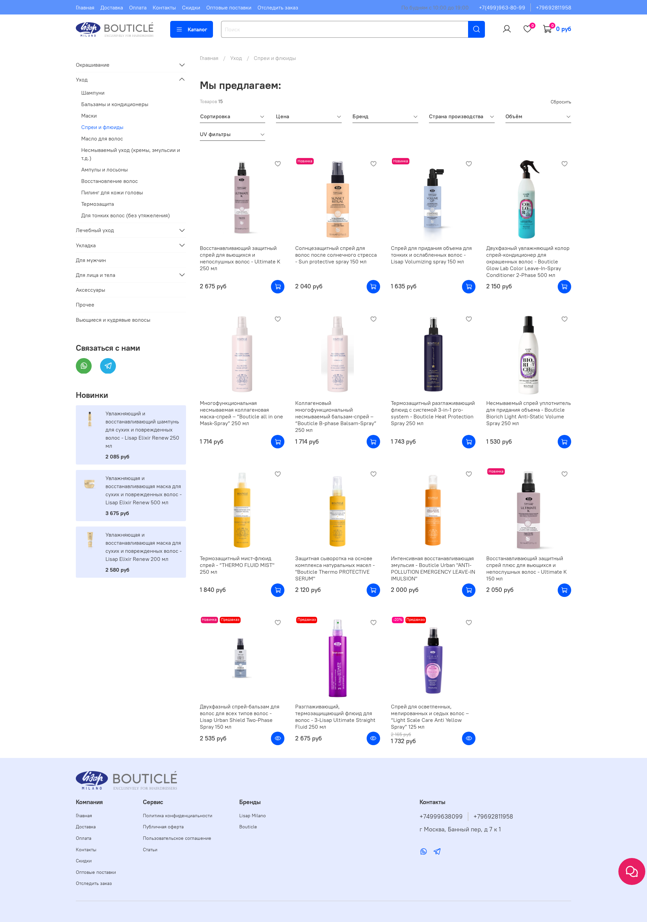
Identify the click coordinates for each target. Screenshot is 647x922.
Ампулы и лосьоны (104, 169)
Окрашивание (93, 64)
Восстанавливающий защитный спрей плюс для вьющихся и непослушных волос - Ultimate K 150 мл (526, 568)
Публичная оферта (163, 827)
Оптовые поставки (228, 7)
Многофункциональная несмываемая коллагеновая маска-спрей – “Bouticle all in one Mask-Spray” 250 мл (241, 413)
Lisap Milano (252, 816)
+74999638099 (441, 816)
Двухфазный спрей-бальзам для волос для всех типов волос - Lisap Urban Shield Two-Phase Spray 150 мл (239, 716)
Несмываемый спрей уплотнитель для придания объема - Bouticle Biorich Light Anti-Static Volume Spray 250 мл (528, 413)
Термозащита (97, 203)
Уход (236, 58)
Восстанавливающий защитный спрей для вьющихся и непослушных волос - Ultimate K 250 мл (240, 258)
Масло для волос (102, 138)
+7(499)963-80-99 (502, 7)
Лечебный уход (95, 230)
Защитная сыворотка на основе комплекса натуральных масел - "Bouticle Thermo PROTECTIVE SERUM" (335, 568)
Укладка (86, 245)
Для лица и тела (95, 274)
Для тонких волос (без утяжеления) (125, 215)
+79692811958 (553, 7)
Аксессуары (90, 289)
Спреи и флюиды (102, 126)
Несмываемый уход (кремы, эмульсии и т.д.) (130, 153)
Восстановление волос (109, 180)
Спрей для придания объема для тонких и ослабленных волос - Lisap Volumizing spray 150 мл (431, 255)
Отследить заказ (277, 7)
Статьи (150, 850)
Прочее (85, 304)
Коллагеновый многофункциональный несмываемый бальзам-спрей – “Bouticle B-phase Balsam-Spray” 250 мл (335, 416)
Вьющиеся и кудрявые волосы (113, 319)
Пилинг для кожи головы (112, 192)
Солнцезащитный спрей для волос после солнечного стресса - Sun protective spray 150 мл (336, 255)
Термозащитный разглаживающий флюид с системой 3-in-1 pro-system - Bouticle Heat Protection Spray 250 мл (433, 413)
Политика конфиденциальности (177, 816)
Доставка (111, 7)
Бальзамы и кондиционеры (114, 103)
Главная (85, 7)
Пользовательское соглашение (177, 838)
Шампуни (92, 92)
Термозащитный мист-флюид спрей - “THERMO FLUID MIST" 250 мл (237, 565)
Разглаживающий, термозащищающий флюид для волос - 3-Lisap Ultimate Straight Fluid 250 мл (335, 716)
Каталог (197, 29)
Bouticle (248, 827)
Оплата (138, 7)
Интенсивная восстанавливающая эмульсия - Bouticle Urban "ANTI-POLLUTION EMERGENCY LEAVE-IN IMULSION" (433, 568)
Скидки (191, 7)
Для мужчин (91, 259)
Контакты (164, 7)
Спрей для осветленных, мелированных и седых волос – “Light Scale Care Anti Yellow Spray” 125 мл (430, 716)
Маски (89, 115)
